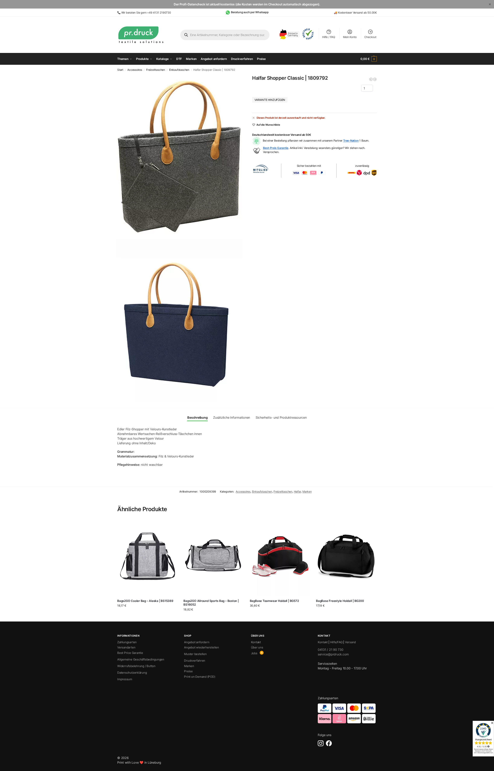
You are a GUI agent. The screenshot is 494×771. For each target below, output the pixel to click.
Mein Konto (350, 37)
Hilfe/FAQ (336, 642)
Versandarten (126, 647)
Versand (350, 642)
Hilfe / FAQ (328, 37)
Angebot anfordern (196, 642)
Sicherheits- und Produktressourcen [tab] (281, 417)
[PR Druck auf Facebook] (329, 743)
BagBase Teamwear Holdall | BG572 (274, 601)
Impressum (124, 679)
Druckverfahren (194, 660)
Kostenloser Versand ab (352, 12)
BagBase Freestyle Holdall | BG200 (340, 601)
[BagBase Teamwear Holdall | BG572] (280, 557)
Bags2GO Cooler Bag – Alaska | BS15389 (145, 601)
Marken (307, 491)
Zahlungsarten (127, 642)
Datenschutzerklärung (132, 672)
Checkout (370, 37)
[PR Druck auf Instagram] (321, 743)
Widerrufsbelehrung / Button (136, 666)
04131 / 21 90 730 (330, 650)
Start (120, 69)
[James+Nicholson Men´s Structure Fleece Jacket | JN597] (375, 79)
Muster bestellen (195, 654)
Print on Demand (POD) (199, 677)
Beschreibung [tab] (197, 417)
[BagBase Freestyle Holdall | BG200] (346, 557)
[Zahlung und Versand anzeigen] (347, 713)
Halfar (297, 491)
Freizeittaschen (155, 69)
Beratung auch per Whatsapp (250, 12)
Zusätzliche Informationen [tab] (231, 417)
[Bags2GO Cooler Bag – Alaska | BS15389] (147, 557)
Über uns (257, 647)
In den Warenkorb (147, 612)
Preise (188, 671)
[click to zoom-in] (179, 156)
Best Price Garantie (130, 653)
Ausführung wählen (280, 613)
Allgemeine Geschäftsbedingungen (140, 659)
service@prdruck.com (333, 654)
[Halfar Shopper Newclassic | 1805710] (371, 79)
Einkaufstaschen (179, 69)
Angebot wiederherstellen (201, 647)
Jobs (254, 653)
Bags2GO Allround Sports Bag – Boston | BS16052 (211, 603)
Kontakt (256, 642)
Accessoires (134, 69)
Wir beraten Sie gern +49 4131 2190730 (146, 12)
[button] (368, 59)
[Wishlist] (172, 524)
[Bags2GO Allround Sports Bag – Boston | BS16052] (213, 557)
